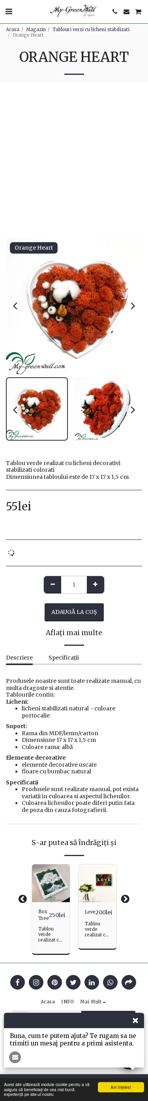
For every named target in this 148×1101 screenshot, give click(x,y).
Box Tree (43, 915)
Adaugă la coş (51, 896)
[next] (132, 306)
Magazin (36, 29)
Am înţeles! (121, 1087)
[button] (8, 11)
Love (90, 912)
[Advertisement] (74, 160)
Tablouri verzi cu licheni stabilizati (90, 29)
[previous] (16, 306)
